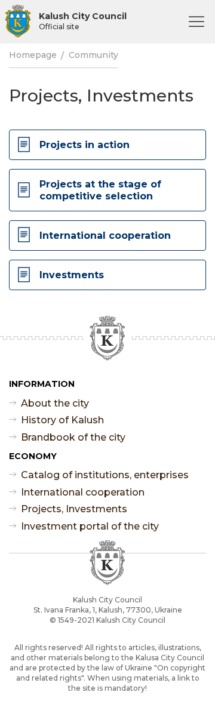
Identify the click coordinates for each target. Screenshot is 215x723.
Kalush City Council (83, 21)
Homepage (33, 55)
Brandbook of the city (73, 437)
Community (93, 55)
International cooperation (83, 492)
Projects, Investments (74, 509)
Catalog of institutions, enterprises (105, 475)
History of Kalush (62, 420)
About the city (55, 403)
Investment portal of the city (90, 526)
